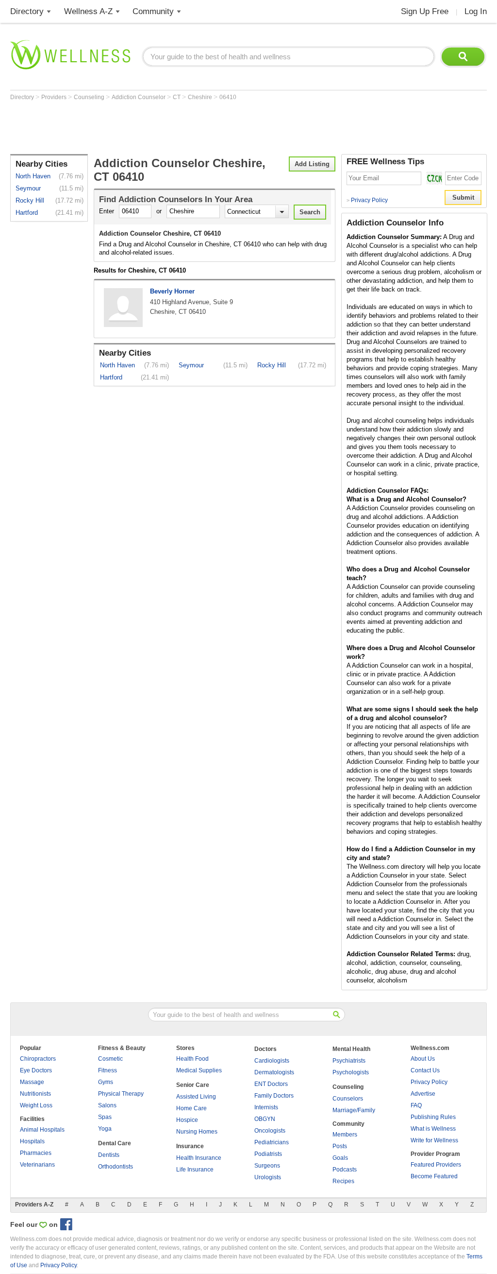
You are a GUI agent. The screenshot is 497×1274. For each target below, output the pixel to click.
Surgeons (267, 1165)
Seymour (28, 188)
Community (153, 11)
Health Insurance (198, 1157)
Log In (475, 11)
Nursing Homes (196, 1131)
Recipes (343, 1181)
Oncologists (269, 1130)
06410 (227, 97)
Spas (105, 1117)
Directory (27, 11)
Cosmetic (110, 1058)
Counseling (90, 97)
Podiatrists (268, 1154)
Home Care (191, 1108)
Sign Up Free (424, 11)
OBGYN (264, 1119)
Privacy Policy (367, 200)
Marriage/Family (353, 1110)
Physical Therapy (121, 1093)
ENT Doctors (271, 1084)
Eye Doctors (36, 1070)
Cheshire (201, 97)
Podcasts (344, 1169)
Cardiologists (271, 1060)
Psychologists (350, 1072)
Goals (340, 1157)
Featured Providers (436, 1164)
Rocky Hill (30, 200)
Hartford (27, 212)
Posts (339, 1146)
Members (344, 1134)
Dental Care (114, 1143)
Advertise (423, 1093)
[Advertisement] (187, 127)
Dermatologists (274, 1072)
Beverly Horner (172, 291)
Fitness (107, 1070)
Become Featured (434, 1176)
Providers (54, 97)
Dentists (108, 1155)
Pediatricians (271, 1142)
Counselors (347, 1098)
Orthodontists (115, 1166)
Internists (266, 1107)
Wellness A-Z (88, 11)
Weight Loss (36, 1105)
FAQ (416, 1105)
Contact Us (425, 1070)
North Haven (33, 176)
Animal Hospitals (42, 1129)
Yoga (105, 1128)
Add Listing (312, 164)
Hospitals (32, 1141)
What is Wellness (433, 1128)
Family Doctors (274, 1095)
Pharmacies (35, 1153)
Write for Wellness (434, 1140)
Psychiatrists (348, 1060)
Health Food (192, 1058)
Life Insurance (195, 1169)
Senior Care (192, 1085)
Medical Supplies (199, 1070)
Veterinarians (37, 1164)
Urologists (267, 1177)
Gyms (105, 1082)
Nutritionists (35, 1093)
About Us (423, 1058)
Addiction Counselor (139, 97)
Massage (32, 1082)
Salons (107, 1105)
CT (177, 97)
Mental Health (351, 1049)
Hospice (187, 1120)
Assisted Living (196, 1096)
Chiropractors (38, 1058)
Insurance (190, 1146)
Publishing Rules (433, 1117)
